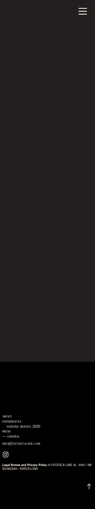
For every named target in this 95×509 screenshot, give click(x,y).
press (6, 431)
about (7, 416)
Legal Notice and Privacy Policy (24, 465)
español (13, 436)
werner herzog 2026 (23, 426)
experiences (11, 421)
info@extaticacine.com (21, 443)
